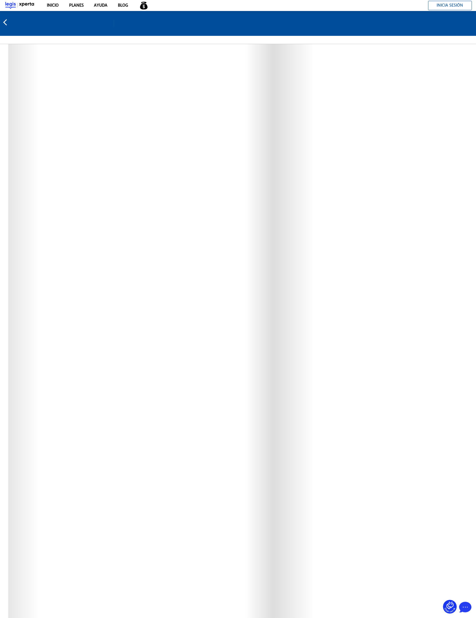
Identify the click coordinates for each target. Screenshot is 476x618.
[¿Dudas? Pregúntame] (450, 607)
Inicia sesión (450, 5)
